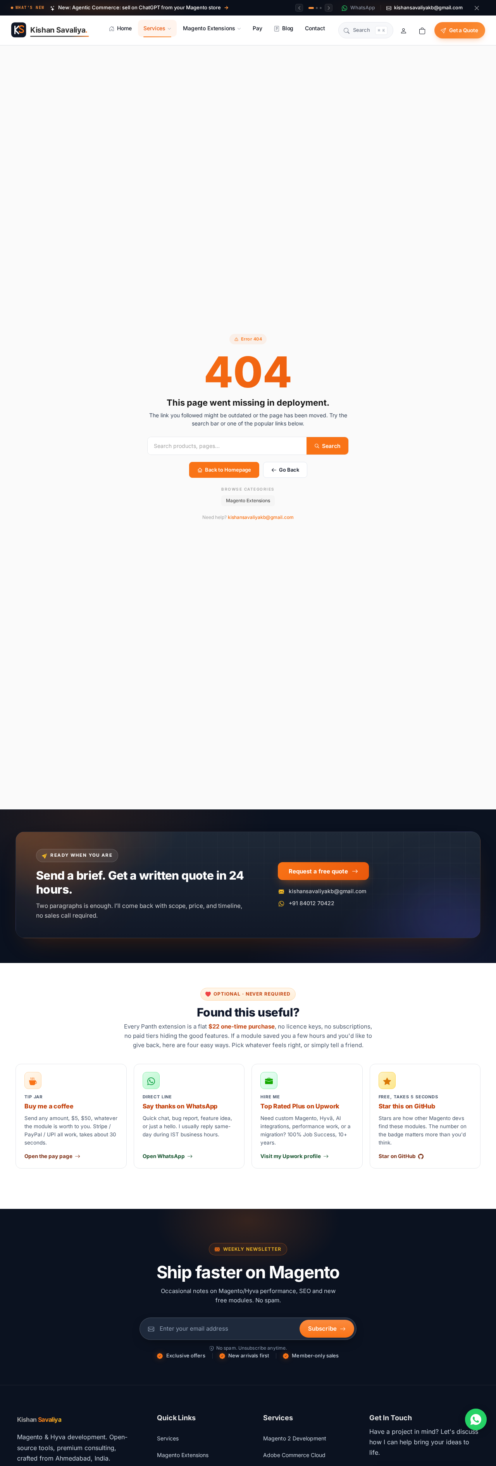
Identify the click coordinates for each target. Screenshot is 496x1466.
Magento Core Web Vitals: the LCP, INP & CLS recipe (124, 10)
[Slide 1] (311, 8)
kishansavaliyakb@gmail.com (261, 517)
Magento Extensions (209, 28)
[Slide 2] (317, 8)
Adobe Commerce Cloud (294, 1455)
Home (124, 28)
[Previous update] (299, 8)
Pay (257, 28)
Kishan (39, 1419)
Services (154, 28)
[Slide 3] (321, 8)
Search (331, 446)
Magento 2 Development (294, 1438)
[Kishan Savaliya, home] (52, 30)
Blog (288, 28)
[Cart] (422, 30)
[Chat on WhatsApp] (476, 1419)
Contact (315, 28)
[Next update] (328, 8)
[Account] (404, 30)
